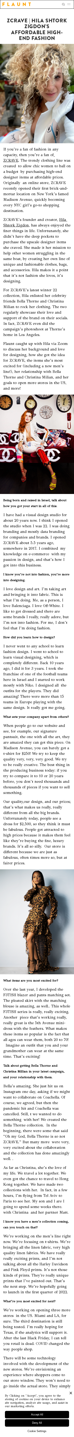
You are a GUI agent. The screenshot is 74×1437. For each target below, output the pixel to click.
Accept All (37, 1414)
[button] (70, 4)
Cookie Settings (37, 1431)
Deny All (37, 1422)
